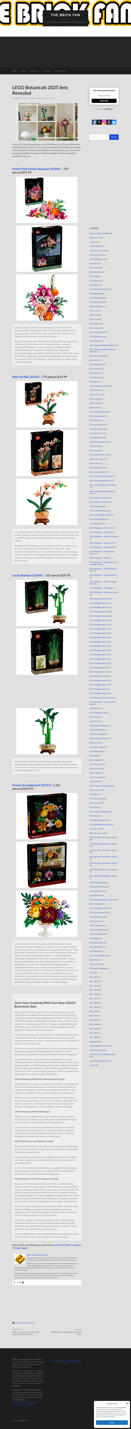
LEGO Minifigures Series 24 (99, 659)
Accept (112, 1423)
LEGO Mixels (94, 717)
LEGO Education (95, 377)
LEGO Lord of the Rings (97, 511)
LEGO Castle (94, 315)
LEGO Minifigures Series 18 (99, 633)
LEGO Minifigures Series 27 (99, 672)
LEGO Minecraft (95, 523)
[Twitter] (17, 1283)
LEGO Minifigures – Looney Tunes (101, 543)
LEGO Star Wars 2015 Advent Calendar (103, 863)
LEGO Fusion (94, 407)
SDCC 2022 (93, 1020)
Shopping (92, 1041)
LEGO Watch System (96, 943)
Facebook (57, 1245)
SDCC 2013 (93, 981)
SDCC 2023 (93, 1024)
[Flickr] (23, 1283)
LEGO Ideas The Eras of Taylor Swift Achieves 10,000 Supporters (25, 1332)
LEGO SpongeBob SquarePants (100, 824)
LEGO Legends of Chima (98, 502)
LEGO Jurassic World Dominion (100, 476)
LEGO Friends (94, 403)
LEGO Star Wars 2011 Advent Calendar (103, 837)
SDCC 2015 (93, 990)
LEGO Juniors (94, 463)
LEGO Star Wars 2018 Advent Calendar (103, 876)
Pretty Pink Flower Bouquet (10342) (36, 169)
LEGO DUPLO (94, 369)
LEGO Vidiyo (94, 938)
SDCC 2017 (93, 998)
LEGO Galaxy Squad (96, 416)
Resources (34, 71)
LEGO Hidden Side (96, 437)
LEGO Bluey (93, 276)
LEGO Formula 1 (95, 394)
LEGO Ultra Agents (96, 934)
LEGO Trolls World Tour (97, 930)
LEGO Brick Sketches (96, 298)
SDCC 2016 (93, 994)
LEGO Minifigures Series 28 (99, 676)
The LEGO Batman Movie (98, 1046)
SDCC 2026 (93, 1037)
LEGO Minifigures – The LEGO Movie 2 (103, 575)
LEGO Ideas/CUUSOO (97, 455)
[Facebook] (14, 1283)
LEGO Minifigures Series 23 (99, 655)
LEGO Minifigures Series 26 (99, 667)
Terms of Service (55, 1361)
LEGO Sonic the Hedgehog (98, 812)
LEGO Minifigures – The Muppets (101, 588)
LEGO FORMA (94, 390)
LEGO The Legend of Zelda (98, 908)
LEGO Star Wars (95, 833)
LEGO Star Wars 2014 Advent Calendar (103, 857)
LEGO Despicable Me (96, 332)
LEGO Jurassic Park (96, 468)
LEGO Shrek (93, 807)
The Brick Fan (65, 15)
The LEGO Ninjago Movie (98, 1061)
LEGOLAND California (97, 968)
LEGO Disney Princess (97, 356)
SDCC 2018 (93, 1003)
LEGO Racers (94, 794)
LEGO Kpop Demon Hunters (99, 498)
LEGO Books (93, 281)
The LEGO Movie (95, 1050)
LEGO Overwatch (95, 777)
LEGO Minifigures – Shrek (98, 558)
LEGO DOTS (93, 360)
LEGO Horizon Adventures (98, 442)
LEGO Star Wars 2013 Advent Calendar (103, 850)
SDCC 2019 (93, 1007)
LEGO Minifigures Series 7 (98, 685)
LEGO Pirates (94, 781)
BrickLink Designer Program (99, 233)
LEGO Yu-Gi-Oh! (95, 964)
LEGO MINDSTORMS (97, 519)
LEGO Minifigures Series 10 (99, 599)
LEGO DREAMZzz (95, 364)
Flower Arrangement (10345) (31, 785)
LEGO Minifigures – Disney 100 (100, 532)
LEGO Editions (94, 373)
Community (93, 238)
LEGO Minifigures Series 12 (99, 607)
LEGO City (93, 319)
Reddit (25, 1248)
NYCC (91, 973)
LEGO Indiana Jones (96, 459)
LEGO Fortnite (94, 399)
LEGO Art (92, 263)
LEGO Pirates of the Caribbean (100, 786)
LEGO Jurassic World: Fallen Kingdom (102, 485)
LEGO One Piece (95, 769)
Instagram (76, 1245)
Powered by (99, 109)
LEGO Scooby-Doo (96, 799)
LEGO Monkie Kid (95, 730)
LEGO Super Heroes (96, 887)
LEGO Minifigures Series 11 (99, 603)
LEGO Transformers (96, 925)
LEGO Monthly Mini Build (98, 738)
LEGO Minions (94, 708)
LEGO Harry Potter (96, 429)
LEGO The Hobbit (95, 904)
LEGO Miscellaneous (96, 713)
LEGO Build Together (96, 306)
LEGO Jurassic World (96, 472)
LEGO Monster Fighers (97, 734)
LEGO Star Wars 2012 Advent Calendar (103, 844)
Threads (16, 1248)
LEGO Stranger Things (97, 882)
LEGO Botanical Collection (25, 1323)
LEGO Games (94, 420)
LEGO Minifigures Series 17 (99, 629)
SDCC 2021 (93, 1016)
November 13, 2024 (20, 98)
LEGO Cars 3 (94, 311)
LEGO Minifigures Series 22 (99, 650)
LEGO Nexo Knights (96, 747)
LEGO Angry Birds (95, 246)
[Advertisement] (65, 52)
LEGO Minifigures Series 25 (99, 663)
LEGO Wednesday (95, 947)
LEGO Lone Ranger (96, 506)
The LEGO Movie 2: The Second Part (102, 1054)
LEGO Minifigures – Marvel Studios (101, 547)
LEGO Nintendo (95, 764)
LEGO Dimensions (95, 336)
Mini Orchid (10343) (25, 376)
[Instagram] (20, 1283)
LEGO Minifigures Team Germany (101, 698)
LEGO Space (93, 816)
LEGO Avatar (94, 268)
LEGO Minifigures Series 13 (99, 612)
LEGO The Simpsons (96, 917)
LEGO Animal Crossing (97, 250)
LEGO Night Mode (96, 751)
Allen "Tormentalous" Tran (42, 98)
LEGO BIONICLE (95, 272)
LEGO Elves (93, 382)
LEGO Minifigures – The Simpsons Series (103, 592)
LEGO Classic (94, 324)
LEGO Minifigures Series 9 (98, 693)
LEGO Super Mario (96, 891)
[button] (127, 1403)
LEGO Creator (94, 328)
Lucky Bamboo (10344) (27, 575)
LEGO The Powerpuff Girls (98, 912)
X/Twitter (67, 1245)
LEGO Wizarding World (97, 955)
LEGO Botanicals (95, 293)
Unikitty (92, 1065)
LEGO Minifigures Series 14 (99, 616)
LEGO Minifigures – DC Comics (100, 528)
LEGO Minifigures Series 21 (99, 646)
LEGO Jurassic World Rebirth (99, 480)
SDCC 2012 (93, 977)
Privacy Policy (67, 1361)
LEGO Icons (93, 450)
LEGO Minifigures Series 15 (99, 620)
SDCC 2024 (93, 1029)
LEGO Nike (93, 756)
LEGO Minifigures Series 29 (99, 680)
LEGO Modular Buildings (98, 726)
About (23, 71)
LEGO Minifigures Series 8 (98, 689)
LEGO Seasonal (94, 803)
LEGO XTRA (93, 960)
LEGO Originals (95, 773)
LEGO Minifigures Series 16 (99, 625)
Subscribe (104, 101)
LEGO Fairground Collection (99, 386)
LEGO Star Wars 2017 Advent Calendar (103, 869)
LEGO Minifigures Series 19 (99, 637)
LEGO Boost (93, 285)
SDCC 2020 (93, 1011)
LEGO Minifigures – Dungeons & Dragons (104, 536)
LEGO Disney (94, 341)
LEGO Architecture (96, 259)
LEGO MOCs (94, 721)
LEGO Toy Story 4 (95, 921)
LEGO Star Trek (94, 829)
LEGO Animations (95, 255)
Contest (92, 242)
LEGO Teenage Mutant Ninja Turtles (102, 900)
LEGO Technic (94, 895)
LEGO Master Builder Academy (100, 515)
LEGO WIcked (94, 951)
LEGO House (94, 446)
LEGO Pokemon (95, 790)
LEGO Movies (94, 743)
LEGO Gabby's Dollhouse (98, 412)
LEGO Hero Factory (96, 433)
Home (14, 71)
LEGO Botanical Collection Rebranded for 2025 (65, 1332)
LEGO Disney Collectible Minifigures (102, 345)
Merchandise (60, 71)
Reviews (47, 71)
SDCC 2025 (93, 1033)
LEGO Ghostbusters (96, 425)
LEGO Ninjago (94, 760)
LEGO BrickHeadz (95, 302)
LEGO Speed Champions (98, 820)
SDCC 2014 (93, 986)
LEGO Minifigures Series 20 (99, 642)
